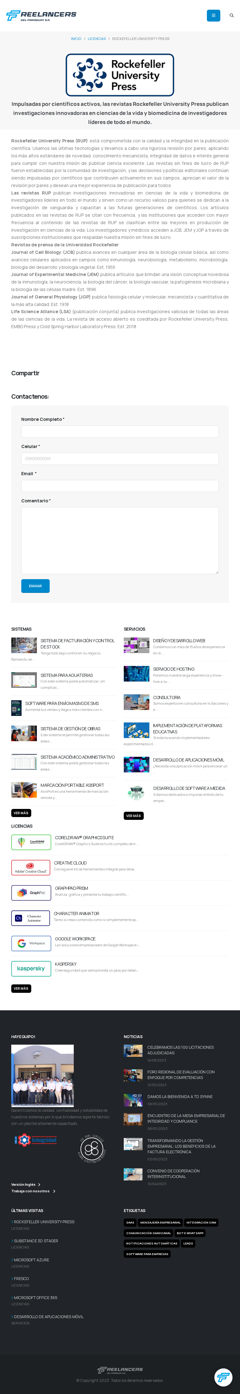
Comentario (34, 501)
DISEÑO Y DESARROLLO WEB (179, 640)
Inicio (76, 38)
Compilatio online (29, 335)
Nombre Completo (41, 419)
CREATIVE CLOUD (70, 863)
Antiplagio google (111, 343)
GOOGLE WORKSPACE (75, 939)
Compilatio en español (34, 350)
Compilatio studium (130, 335)
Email (27, 473)
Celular (29, 446)
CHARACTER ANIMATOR (76, 913)
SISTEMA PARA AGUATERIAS (66, 675)
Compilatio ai (61, 335)
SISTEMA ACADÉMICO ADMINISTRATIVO (77, 757)
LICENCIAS (97, 38)
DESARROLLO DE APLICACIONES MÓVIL (188, 760)
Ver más (21, 813)
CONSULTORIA (166, 697)
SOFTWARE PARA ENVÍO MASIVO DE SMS (61, 703)
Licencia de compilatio (198, 343)
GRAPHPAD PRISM (71, 888)
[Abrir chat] (223, 1377)
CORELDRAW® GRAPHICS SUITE (84, 837)
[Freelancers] (41, 14)
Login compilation (169, 335)
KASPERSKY (65, 964)
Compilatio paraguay (152, 343)
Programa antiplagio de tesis (62, 343)
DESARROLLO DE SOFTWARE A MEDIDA (189, 788)
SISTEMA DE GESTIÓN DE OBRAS (70, 728)
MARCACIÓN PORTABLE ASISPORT (72, 785)
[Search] (232, 15)
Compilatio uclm (92, 335)
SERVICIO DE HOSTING (173, 669)
